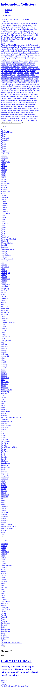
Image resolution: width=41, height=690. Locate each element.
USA (12, 41)
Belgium (4, 25)
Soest (19, 108)
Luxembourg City (7, 85)
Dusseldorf (16, 63)
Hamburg (33, 71)
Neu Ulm (4, 374)
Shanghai (8, 106)
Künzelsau (29, 79)
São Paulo (28, 104)
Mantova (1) (9, 15)
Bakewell (20, 49)
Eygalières (31, 65)
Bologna (31, 51)
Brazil (9, 25)
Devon (26, 61)
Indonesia (30, 29)
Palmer (23, 94)
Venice (3, 116)
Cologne (4, 59)
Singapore (4, 108)
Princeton (25, 96)
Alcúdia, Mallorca (14, 45)
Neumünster (15, 90)
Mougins (10, 88)
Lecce (31, 81)
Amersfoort (34, 45)
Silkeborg (21, 106)
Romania (26, 35)
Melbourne (17, 87)
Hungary (14, 29)
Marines (3, 87)
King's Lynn (34, 77)
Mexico (11, 33)
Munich (3, 88)
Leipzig (36, 81)
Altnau (23, 45)
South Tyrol (32, 108)
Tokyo (10, 114)
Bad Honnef (5, 152)
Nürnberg (4, 94)
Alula (28, 45)
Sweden (3, 39)
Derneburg (14, 61)
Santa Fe (33, 102)
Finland (22, 27)
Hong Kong (12, 75)
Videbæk (22, 116)
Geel (32, 69)
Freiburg (4, 69)
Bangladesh (33, 23)
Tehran (10, 112)
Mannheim (29, 85)
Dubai (3, 63)
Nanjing (28, 88)
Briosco (20, 53)
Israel (3, 31)
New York (36, 90)
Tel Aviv (16, 112)
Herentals (20, 73)
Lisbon (9, 83)
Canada (14, 25)
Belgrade (19, 51)
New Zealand (27, 33)
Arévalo (17, 47)
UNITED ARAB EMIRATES (11, 643)
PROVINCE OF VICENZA (11, 417)
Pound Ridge (11, 96)
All (2, 23)
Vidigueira (28, 116)
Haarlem (17, 71)
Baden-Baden (11, 49)
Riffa (26, 100)
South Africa (16, 37)
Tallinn (36, 110)
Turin (26, 114)
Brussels (4, 55)
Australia (14, 23)
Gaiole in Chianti (13, 69)
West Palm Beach (14, 120)
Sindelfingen (29, 106)
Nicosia (3, 92)
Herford (26, 73)
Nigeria (35, 33)
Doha (36, 61)
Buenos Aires (25, 55)
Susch (26, 110)
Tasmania (4, 112)
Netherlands (18, 33)
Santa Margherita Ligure (9, 104)
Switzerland (11, 39)
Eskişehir (24, 65)
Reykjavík (14, 100)
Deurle (21, 61)
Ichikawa (26, 75)
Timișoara (4, 114)
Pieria (32, 94)
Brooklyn (26, 53)
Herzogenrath (34, 73)
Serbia (9, 37)
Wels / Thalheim (21, 118)
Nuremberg (29, 92)
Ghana (3, 29)
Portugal (15, 35)
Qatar (20, 35)
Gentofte (37, 69)
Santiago (21, 104)
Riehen (21, 100)
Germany (34, 27)
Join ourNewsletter (4, 683)
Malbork (22, 85)
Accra (5, 45)
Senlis (34, 104)
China (24, 25)
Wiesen (29, 120)
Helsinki (4, 73)
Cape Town (5, 57)
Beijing (13, 51)
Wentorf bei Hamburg (8, 526)
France (28, 27)
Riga (29, 100)
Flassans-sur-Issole (7, 67)
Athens (27, 47)
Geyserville (5, 71)
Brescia (14, 53)
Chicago (24, 57)
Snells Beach (12, 108)
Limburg (4, 83)
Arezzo (22, 47)
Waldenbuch (5, 118)
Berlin (25, 51)
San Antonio (17, 102)
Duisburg (9, 63)
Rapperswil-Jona (25, 98)
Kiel (28, 77)
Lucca (34, 83)
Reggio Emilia (6, 100)
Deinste (37, 59)
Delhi (3, 61)
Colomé (10, 59)
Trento (21, 114)
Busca (32, 55)
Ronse (3, 102)
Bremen (8, 53)
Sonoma (25, 108)
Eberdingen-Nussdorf (27, 63)
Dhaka (31, 61)
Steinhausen (11, 110)
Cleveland (30, 57)
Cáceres (37, 55)
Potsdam (4, 96)
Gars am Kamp (24, 69)
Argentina (6, 23)
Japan (10, 31)
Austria (19, 23)
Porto (36, 94)
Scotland (4, 37)
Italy (6, 31)
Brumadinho (34, 53)
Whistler (23, 120)
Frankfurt (24, 67)
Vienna (35, 116)
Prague (19, 96)
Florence (17, 67)
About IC (4, 19)
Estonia (17, 27)
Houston (20, 75)
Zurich (34, 120)
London (20, 83)
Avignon (34, 47)
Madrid (16, 85)
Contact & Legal (13, 19)
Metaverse (4, 33)
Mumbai (16, 88)
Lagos (36, 79)
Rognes (34, 100)
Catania (12, 57)
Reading (34, 98)
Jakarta (3, 77)
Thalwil (22, 112)
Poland (9, 35)
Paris (28, 94)
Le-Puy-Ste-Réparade (21, 81)
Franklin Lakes (33, 67)
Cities (7, 12)
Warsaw (13, 118)
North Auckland (19, 92)
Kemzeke (23, 77)
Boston (36, 51)
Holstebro (4, 75)
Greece (8, 29)
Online (14, 94)
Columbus (16, 59)
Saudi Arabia (33, 35)
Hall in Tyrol (24, 71)
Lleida (15, 83)
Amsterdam (5, 47)
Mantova (36, 85)
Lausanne (4, 81)
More (3, 655)
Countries (8, 10)
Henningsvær (11, 73)
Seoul (3, 106)
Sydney (31, 110)
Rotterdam (9, 102)
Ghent (11, 71)
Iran (35, 29)
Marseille (10, 87)
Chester (17, 57)
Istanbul (32, 75)
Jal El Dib (9, 77)
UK (22, 39)
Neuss (22, 90)
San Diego (26, 102)
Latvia (15, 31)
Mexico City (26, 87)
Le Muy (11, 81)
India (25, 29)
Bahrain (25, 23)
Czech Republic (6, 565)
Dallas (32, 59)
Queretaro (15, 98)
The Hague (29, 112)
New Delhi (28, 90)
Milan (38, 87)
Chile (19, 25)
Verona (8, 116)
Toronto (15, 114)
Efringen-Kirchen (15, 65)
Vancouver (31, 114)
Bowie (3, 53)
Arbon (11, 47)
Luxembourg (28, 31)
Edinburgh (4, 65)
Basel (33, 49)
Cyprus (28, 25)
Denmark (11, 27)
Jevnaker (16, 77)
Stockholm (20, 110)
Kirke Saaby (5, 79)
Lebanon (21, 31)
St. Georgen (5, 475)
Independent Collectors (18, 4)
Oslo (18, 94)
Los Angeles (27, 83)
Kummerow (21, 79)
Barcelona (27, 49)
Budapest (16, 55)
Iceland (20, 29)
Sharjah (14, 106)
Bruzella (10, 55)
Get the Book (24, 19)
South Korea (25, 37)
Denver (7, 61)
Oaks (10, 94)
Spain (32, 37)
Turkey (18, 39)
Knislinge (13, 79)
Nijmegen (10, 92)
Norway (4, 35)
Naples (33, 88)
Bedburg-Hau (5, 51)
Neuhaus (7, 90)
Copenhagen (25, 59)
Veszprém (14, 116)
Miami (33, 87)
